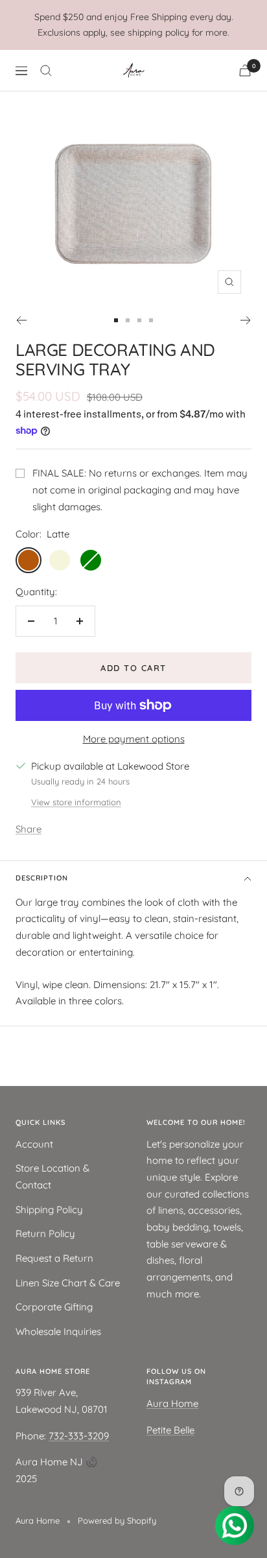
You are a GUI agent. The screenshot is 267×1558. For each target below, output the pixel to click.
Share (28, 829)
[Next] (245, 320)
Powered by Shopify (117, 1520)
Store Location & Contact (52, 1176)
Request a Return (54, 1258)
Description (42, 877)
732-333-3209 (79, 1436)
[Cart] (244, 70)
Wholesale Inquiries (58, 1331)
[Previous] (21, 320)
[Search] (46, 71)
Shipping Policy (49, 1209)
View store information (76, 802)
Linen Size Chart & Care (68, 1283)
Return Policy (45, 1233)
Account (34, 1144)
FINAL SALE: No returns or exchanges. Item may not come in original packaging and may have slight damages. (140, 489)
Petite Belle (170, 1430)
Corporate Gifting (54, 1307)
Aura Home (172, 1403)
